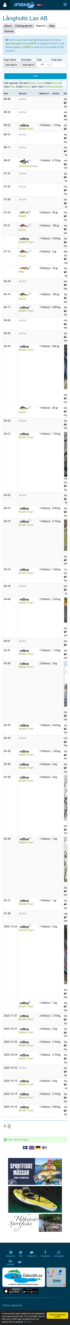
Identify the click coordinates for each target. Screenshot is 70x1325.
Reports (41, 25)
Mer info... (28, 1322)
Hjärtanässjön (14, 43)
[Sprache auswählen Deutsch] (38, 1147)
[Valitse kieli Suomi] (44, 1147)
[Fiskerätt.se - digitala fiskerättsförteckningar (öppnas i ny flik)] (23, 1277)
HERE (33, 43)
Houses (9, 31)
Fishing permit (23, 25)
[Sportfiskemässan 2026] (35, 1171)
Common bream (53, 86)
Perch (55, 83)
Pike (12, 86)
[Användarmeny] (5, 5)
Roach (27, 86)
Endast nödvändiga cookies (57, 1315)
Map (51, 25)
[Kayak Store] (35, 1199)
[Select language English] (32, 1147)
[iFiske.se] (24, 5)
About (8, 25)
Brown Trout (36, 83)
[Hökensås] (35, 1222)
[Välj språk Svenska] (25, 1147)
